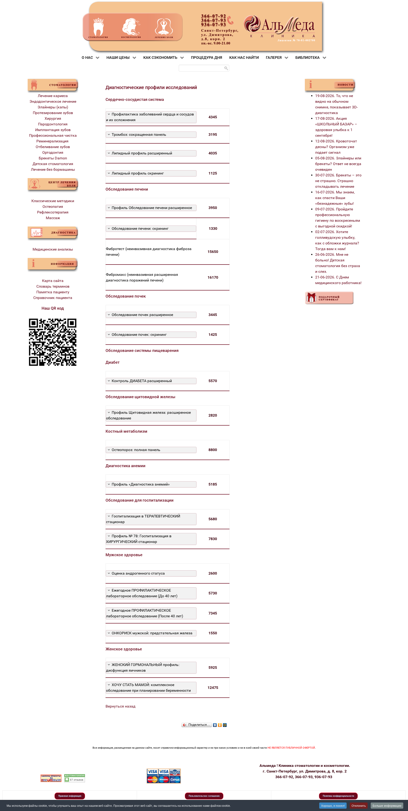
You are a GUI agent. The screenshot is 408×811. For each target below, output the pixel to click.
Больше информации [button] (387, 805)
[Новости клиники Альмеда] (330, 85)
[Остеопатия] (53, 185)
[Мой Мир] (224, 724)
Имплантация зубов (53, 130)
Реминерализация (52, 141)
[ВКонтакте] (214, 724)
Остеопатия (52, 206)
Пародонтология (53, 124)
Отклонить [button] (359, 805)
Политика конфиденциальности (338, 796)
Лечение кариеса (53, 96)
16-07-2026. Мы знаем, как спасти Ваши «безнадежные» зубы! (335, 198)
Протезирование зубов (53, 113)
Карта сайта (53, 280)
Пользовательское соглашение (204, 796)
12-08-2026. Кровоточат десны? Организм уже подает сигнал (336, 147)
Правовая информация (69, 796)
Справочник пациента (52, 297)
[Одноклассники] (219, 724)
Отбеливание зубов (53, 147)
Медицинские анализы (53, 249)
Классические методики (52, 201)
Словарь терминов (52, 286)
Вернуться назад (121, 706)
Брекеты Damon (53, 158)
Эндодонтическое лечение (53, 101)
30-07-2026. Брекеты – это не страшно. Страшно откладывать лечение (338, 181)
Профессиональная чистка (53, 135)
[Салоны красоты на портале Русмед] (51, 778)
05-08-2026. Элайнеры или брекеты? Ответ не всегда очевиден (338, 164)
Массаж (53, 218)
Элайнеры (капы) (53, 107)
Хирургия (53, 118)
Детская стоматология (53, 164)
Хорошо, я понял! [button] (333, 805)
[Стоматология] (53, 85)
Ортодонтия (52, 152)
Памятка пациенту (52, 292)
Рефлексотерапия (52, 212)
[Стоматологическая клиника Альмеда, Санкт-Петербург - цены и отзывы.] (74, 778)
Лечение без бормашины (53, 169)
